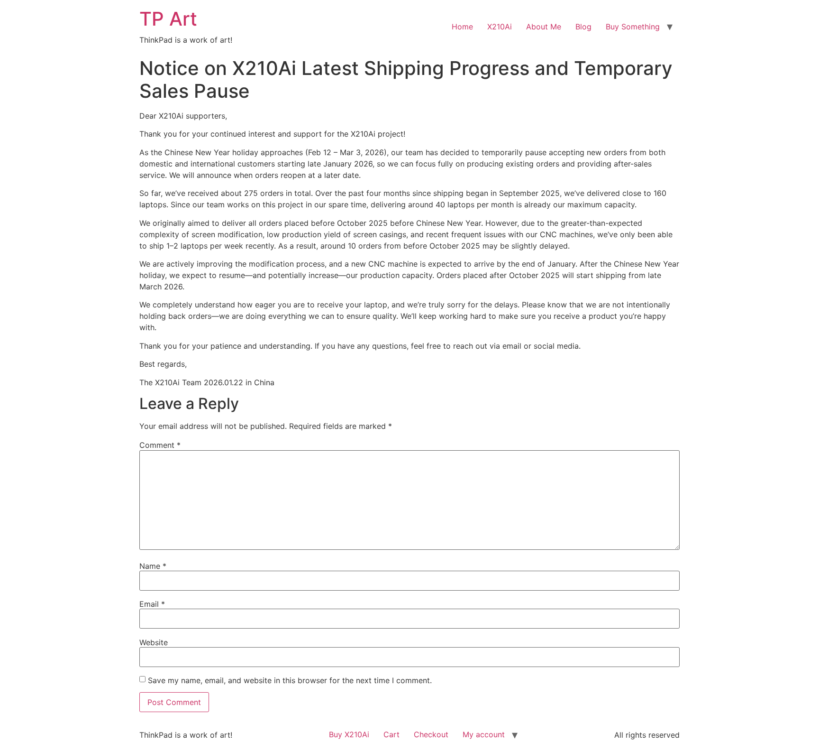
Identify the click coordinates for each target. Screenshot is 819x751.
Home (462, 26)
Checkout (431, 734)
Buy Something (633, 26)
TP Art (168, 18)
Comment (160, 445)
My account (484, 734)
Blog (583, 26)
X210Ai (499, 26)
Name (152, 566)
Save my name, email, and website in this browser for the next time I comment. (290, 680)
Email (152, 604)
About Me (543, 26)
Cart (391, 734)
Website (153, 642)
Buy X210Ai (349, 734)
